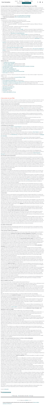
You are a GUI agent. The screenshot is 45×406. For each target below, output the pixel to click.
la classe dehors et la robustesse (24, 15)
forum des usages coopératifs (9, 63)
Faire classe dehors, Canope (7, 67)
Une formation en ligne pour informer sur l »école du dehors (13, 81)
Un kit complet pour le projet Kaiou (8, 80)
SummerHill (4, 90)
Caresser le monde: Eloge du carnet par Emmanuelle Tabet (13, 71)
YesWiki (26, 400)
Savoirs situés (5, 72)
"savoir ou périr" (14, 306)
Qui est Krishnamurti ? (6, 89)
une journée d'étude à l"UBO (19, 77)
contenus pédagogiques (8, 65)
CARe (31, 1)
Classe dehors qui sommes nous (8, 86)
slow (25, 138)
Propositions (27, 1)
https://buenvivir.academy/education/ (17, 33)
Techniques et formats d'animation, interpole (10, 70)
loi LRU (28, 179)
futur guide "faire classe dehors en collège (15, 47)
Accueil (16, 1)
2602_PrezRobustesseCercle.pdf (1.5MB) (22, 17)
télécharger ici (37, 38)
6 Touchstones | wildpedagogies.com (9, 68)
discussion (7, 389)
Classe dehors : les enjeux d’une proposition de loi (11, 83)
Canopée (21, 29)
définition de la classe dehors (9, 62)
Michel (12, 126)
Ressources (19, 2)
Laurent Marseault (17, 126)
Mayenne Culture (24, 34)
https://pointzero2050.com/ (7, 88)
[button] (42, 2)
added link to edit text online (6, 392)
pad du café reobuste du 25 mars (10, 92)
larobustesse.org (27, 2)
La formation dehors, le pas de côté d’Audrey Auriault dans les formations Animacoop (18, 66)
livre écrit (5, 84)
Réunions (20, 1)
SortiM (3, 42)
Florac (22, 108)
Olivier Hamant (35, 132)
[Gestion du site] (40, 2)
